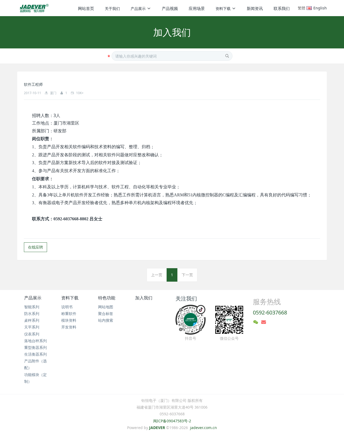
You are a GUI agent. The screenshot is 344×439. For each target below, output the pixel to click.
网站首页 (86, 8)
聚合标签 (105, 313)
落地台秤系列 (35, 340)
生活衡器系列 (35, 354)
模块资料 (68, 320)
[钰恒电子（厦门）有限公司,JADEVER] (33, 8)
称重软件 (68, 313)
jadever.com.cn (203, 427)
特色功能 (106, 298)
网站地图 (105, 306)
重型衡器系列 (35, 347)
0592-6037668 (270, 312)
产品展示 (32, 298)
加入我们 (143, 298)
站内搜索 (105, 320)
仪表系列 (31, 334)
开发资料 (68, 327)
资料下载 (69, 298)
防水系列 (31, 313)
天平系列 (31, 327)
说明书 (67, 306)
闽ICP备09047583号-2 (172, 420)
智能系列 (31, 306)
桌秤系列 (31, 320)
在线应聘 (35, 247)
